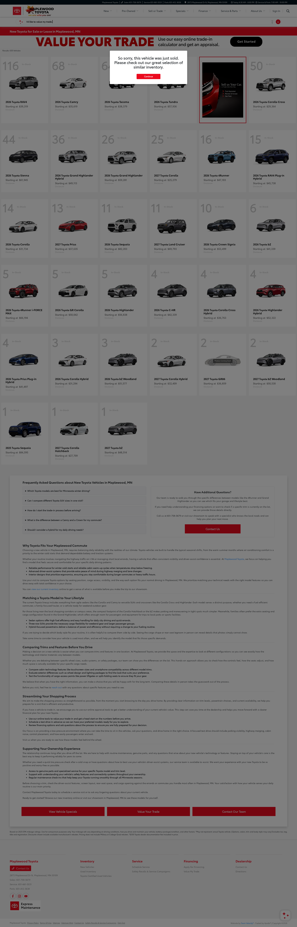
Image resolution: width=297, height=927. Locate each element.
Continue (148, 76)
